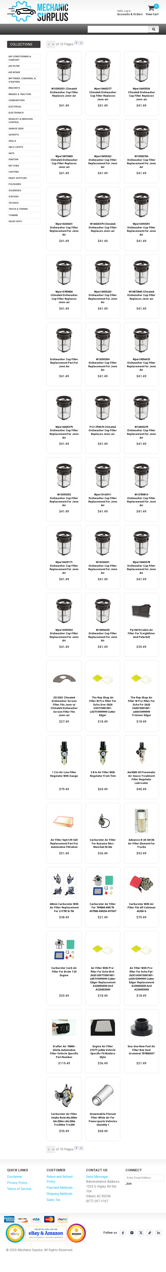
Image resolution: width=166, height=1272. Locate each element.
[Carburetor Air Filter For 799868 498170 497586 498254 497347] (102, 885)
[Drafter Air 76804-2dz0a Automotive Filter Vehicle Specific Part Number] (64, 1027)
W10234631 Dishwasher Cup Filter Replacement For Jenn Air (102, 567)
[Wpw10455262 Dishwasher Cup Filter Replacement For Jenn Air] (102, 137)
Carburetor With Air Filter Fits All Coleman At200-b (141, 907)
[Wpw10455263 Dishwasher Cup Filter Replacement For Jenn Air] (102, 272)
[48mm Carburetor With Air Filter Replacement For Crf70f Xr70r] (64, 885)
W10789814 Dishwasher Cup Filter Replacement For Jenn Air (141, 500)
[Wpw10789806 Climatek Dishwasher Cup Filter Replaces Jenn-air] (64, 272)
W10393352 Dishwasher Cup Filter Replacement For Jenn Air (64, 500)
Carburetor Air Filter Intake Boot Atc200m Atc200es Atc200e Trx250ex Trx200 (64, 1119)
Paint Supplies (18, 178)
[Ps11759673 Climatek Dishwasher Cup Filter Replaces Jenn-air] (102, 408)
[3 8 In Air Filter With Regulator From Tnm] (102, 753)
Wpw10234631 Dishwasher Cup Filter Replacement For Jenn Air (64, 229)
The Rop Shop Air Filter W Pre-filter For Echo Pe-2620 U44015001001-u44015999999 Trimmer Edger (141, 706)
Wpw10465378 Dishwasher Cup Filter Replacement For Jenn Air (141, 567)
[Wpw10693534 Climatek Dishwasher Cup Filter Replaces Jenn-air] (141, 69)
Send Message (97, 1177)
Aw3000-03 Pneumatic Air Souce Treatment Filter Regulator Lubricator (141, 778)
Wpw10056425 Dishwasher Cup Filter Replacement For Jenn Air (141, 365)
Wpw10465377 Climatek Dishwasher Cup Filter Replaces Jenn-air (102, 94)
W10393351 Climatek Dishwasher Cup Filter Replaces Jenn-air (64, 92)
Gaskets (14, 134)
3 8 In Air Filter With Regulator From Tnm (103, 774)
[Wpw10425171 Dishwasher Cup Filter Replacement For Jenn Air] (64, 543)
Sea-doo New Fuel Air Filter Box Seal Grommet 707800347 (141, 1050)
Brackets (14, 88)
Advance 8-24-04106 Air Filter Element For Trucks (141, 843)
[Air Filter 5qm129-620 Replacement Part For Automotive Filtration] (64, 821)
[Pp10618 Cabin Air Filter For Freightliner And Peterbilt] (141, 611)
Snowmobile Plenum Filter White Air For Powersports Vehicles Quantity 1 (103, 1119)
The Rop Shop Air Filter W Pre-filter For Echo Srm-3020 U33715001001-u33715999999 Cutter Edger (102, 706)
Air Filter (14, 66)
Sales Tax (53, 1200)
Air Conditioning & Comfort (20, 58)
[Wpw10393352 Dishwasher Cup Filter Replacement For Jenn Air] (64, 611)
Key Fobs (14, 165)
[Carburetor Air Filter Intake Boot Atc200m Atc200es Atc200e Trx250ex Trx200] (64, 1095)
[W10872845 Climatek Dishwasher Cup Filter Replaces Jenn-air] (141, 272)
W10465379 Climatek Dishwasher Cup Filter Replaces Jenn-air (103, 227)
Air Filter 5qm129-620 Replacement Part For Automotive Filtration (64, 843)
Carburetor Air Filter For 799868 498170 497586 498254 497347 (102, 907)
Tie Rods (14, 203)
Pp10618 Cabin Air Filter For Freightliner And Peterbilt (141, 633)
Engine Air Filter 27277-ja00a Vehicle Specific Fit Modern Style (103, 1052)
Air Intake (14, 72)
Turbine (13, 215)
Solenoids (15, 190)
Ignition (13, 159)
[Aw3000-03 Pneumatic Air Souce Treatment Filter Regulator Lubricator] (141, 753)
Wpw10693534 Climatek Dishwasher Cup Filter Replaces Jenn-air (141, 94)
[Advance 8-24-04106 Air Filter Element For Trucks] (141, 821)
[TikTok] (149, 1232)
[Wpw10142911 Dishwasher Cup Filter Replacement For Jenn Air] (102, 475)
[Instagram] (131, 1232)
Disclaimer (14, 1177)
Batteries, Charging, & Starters (22, 80)
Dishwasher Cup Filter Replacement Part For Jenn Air (64, 363)
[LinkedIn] (158, 1232)
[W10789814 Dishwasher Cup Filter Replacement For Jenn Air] (141, 475)
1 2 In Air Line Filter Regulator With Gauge (64, 774)
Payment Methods (60, 1188)
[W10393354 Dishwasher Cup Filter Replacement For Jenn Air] (102, 340)
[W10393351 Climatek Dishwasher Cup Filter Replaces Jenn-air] (64, 69)
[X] (140, 1232)
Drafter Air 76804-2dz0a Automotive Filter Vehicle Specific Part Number (64, 1052)
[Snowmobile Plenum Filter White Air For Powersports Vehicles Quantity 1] (102, 1095)
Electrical (15, 106)
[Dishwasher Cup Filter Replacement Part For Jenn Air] (64, 340)
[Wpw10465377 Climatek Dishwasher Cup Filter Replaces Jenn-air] (102, 69)
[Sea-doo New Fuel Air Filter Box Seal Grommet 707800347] (141, 1027)
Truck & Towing (18, 209)
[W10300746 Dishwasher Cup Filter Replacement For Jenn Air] (141, 137)
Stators (14, 196)
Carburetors (17, 100)
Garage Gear (16, 128)
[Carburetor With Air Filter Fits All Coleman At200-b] (141, 885)
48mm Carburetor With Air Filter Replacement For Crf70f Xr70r (64, 907)
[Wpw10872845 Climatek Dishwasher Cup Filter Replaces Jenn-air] (64, 137)
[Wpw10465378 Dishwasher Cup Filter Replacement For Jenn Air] (141, 543)
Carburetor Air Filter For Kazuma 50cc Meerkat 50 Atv (103, 843)
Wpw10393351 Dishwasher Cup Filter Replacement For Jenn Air (141, 229)
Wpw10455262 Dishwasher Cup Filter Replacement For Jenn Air (102, 162)
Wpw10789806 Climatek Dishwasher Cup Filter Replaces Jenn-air (64, 297)
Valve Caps (15, 221)
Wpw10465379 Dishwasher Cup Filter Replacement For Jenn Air (64, 432)
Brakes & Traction (20, 94)
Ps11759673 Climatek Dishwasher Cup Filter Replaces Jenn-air (103, 430)
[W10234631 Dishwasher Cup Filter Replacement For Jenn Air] (102, 543)
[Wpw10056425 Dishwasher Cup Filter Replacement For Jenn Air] (141, 340)
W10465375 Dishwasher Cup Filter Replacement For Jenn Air (141, 432)
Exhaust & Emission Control (21, 121)
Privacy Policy (17, 1183)
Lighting (14, 172)
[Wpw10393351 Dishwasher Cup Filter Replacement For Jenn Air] (141, 205)
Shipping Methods (59, 1194)
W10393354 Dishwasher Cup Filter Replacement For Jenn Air (102, 365)
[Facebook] (122, 1232)
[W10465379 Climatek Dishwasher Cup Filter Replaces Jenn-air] (102, 205)
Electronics (16, 112)
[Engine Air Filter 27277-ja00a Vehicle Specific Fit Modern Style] (102, 1027)
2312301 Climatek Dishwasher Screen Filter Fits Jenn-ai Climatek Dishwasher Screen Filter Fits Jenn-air (64, 706)
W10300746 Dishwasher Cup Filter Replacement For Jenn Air (141, 162)
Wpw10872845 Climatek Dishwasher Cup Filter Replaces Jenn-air (64, 162)
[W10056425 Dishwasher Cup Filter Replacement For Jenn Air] (102, 611)
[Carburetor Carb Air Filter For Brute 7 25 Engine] (64, 949)
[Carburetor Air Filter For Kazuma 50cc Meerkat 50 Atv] (102, 821)
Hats (11, 153)
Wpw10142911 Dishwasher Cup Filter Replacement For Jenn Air (102, 500)
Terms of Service (19, 1189)
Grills (12, 141)
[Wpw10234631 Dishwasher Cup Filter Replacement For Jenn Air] (64, 205)
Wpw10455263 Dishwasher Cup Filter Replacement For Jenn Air (102, 297)
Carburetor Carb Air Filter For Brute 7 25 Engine (64, 971)
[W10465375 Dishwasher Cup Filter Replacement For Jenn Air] (141, 408)
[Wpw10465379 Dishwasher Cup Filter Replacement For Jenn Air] (64, 408)
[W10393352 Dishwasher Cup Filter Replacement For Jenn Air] (64, 475)
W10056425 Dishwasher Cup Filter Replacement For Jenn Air (102, 635)
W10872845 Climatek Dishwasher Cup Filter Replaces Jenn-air (141, 295)
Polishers (15, 184)
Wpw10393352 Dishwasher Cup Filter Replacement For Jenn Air (64, 635)
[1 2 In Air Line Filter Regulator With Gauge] (64, 753)
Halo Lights (16, 147)
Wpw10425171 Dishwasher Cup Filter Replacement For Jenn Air (64, 567)
